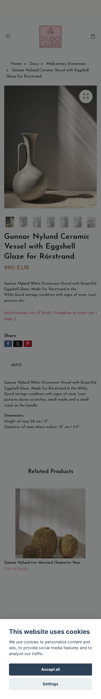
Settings (50, 684)
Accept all (50, 669)
